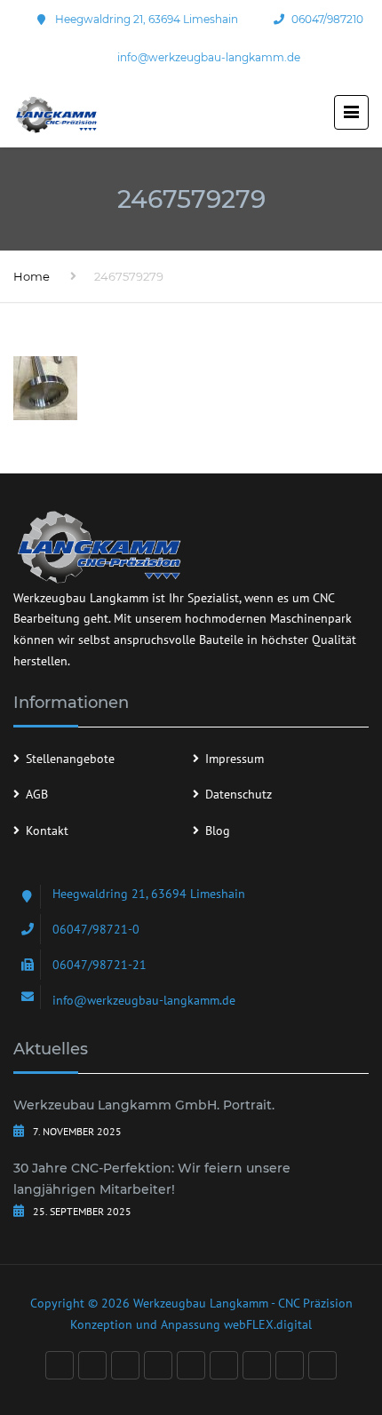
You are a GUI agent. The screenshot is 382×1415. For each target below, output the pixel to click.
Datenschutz (238, 794)
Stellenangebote (70, 759)
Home (31, 276)
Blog (217, 831)
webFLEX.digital (268, 1324)
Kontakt (47, 831)
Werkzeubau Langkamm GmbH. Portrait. (144, 1105)
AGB (37, 794)
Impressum (234, 759)
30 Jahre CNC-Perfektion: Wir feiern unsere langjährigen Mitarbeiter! (151, 1178)
